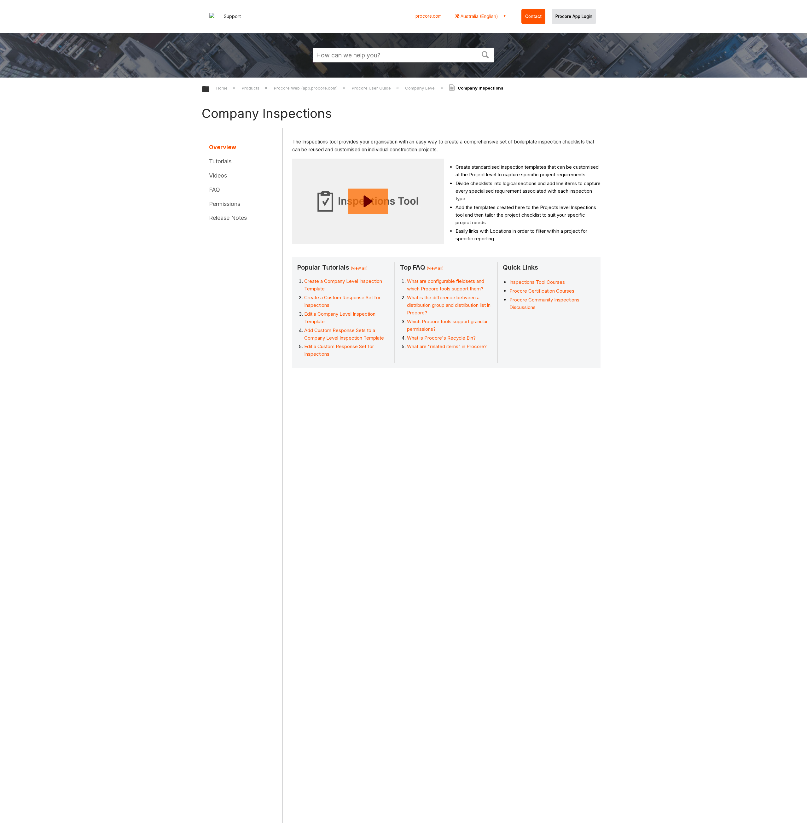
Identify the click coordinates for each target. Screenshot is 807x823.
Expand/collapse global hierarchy (209, 89)
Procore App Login (573, 16)
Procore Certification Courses (541, 291)
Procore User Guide (372, 87)
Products (251, 87)
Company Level (421, 87)
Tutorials (220, 161)
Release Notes (228, 217)
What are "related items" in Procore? (447, 346)
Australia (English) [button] (478, 16)
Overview (222, 147)
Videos (218, 175)
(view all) (359, 268)
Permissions (224, 204)
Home (222, 87)
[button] (485, 54)
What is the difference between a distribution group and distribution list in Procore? (449, 305)
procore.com (428, 16)
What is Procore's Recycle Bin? (441, 338)
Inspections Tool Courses (537, 282)
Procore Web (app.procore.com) (306, 87)
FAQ (214, 189)
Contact (533, 16)
